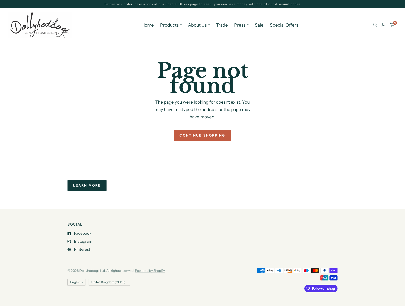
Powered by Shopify (150, 271)
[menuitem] (147, 25)
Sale (259, 25)
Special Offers (284, 25)
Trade (222, 25)
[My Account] (383, 25)
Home (148, 25)
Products (169, 25)
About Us (197, 25)
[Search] (375, 25)
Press (240, 25)
